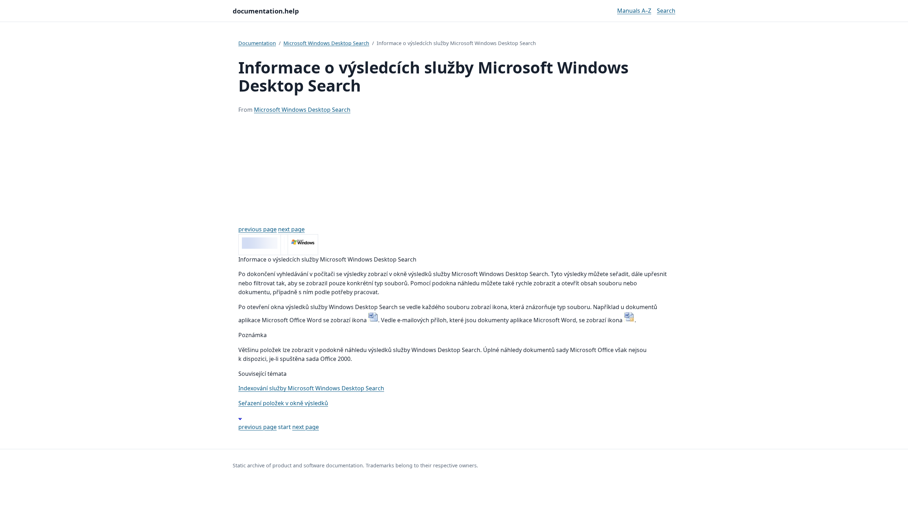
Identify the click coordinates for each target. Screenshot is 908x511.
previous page (257, 229)
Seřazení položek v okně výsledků (283, 403)
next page (291, 229)
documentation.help (266, 10)
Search (666, 11)
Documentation (257, 43)
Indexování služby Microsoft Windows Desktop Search (311, 388)
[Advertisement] (454, 169)
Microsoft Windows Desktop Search (326, 43)
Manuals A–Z (634, 11)
